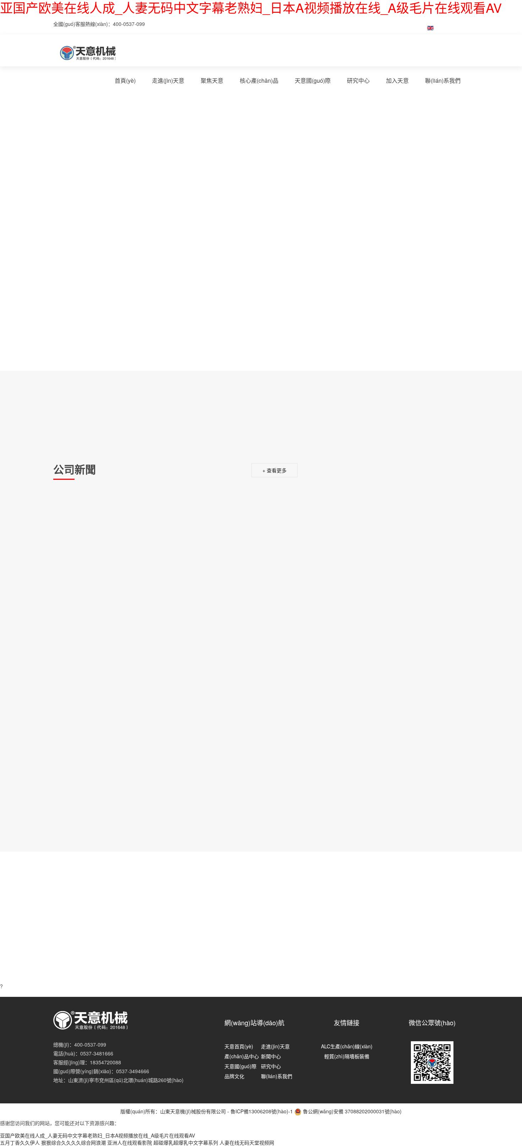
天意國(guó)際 (313, 80)
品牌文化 (234, 1076)
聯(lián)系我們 (443, 80)
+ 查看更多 (274, 470)
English (448, 27)
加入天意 (397, 80)
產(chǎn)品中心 (241, 1056)
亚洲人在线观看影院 (129, 1142)
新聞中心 (271, 1056)
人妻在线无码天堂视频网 (246, 1142)
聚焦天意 (212, 80)
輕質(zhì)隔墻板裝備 (346, 1056)
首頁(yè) (125, 80)
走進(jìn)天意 (168, 80)
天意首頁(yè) (238, 1046)
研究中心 (358, 80)
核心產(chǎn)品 (259, 80)
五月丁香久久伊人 (20, 1142)
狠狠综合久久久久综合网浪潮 (73, 1142)
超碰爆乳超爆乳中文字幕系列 (185, 1142)
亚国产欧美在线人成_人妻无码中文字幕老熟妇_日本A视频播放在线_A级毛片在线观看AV (97, 1135)
